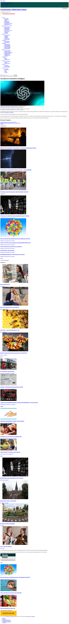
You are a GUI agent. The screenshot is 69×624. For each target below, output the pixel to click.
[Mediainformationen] (8, 560)
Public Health (6, 69)
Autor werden (4, 5)
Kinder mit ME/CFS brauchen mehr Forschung (10, 452)
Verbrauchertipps (7, 48)
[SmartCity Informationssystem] (65, 8)
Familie (5, 71)
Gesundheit (6, 68)
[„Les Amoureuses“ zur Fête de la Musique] (15, 544)
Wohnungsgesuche (7, 51)
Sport (5, 70)
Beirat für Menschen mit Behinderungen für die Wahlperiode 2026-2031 (15, 238)
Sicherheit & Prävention (8, 23)
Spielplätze (6, 37)
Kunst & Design (7, 66)
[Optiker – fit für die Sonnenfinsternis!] (15, 282)
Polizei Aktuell (6, 31)
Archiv (1, 260)
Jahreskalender (6, 22)
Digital (20, 107)
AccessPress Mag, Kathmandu (30, 616)
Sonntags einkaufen (7, 46)
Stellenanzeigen (6, 54)
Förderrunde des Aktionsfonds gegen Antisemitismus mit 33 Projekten (14, 215)
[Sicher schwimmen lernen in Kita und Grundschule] (8, 590)
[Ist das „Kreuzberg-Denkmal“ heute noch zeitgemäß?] (15, 498)
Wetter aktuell (6, 19)
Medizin (5, 58)
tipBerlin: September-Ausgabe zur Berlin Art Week (8, 122)
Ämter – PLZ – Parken (8, 30)
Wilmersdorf (2, 404)
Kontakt (3, 618)
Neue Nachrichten (7, 61)
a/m (1, 610)
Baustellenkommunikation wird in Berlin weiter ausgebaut (12, 254)
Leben (3, 67)
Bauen (3, 34)
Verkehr (5, 20)
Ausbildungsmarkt (7, 55)
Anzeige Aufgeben (7, 50)
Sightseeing (6, 32)
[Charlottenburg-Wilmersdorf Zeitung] (2, 16)
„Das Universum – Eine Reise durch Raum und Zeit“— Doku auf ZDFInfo (15, 169)
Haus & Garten (6, 39)
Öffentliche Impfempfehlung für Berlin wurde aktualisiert (12, 421)
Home (1, 76)
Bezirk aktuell (6, 27)
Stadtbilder (6, 33)
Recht (3, 60)
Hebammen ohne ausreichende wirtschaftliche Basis (11, 436)
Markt (3, 49)
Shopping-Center (7, 44)
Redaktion (2, 107)
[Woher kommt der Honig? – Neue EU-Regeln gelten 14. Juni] (15, 328)
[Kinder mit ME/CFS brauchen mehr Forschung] (8, 450)
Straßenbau (6, 36)
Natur (5, 57)
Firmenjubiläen (6, 42)
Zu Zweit (5, 72)
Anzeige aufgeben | (5, 4)
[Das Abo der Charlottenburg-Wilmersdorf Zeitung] (8, 615)
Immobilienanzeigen (7, 53)
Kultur (3, 64)
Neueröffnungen (7, 41)
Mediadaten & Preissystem (6, 621)
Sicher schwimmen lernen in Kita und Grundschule (11, 246)
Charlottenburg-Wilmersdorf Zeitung (13, 9)
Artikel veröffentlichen (6, 3)
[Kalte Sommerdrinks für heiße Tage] (8, 606)
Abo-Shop (4, 622)
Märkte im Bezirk (7, 47)
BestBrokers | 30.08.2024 (9, 112)
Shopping (4, 43)
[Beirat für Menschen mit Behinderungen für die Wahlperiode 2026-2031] (13, 236)
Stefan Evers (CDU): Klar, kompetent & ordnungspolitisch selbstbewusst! (15, 242)
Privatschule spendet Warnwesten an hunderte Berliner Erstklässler (14, 191)
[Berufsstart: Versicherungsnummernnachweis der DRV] (8, 385)
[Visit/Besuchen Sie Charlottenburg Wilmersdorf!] (7, 14)
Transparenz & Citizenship (6, 620)
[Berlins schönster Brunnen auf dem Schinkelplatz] (15, 521)
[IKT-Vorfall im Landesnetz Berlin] (8, 369)
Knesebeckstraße (7, 45)
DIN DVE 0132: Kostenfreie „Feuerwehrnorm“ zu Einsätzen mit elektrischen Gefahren (18, 147)
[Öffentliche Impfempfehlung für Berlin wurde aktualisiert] (8, 419)
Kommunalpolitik (7, 28)
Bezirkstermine (6, 21)
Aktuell (3, 17)
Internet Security (7, 24)
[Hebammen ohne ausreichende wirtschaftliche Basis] (8, 434)
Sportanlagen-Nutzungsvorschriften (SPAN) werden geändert (10, 123)
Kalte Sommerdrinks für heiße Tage (7, 608)
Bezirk (3, 25)
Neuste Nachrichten (7, 26)
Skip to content (2, 0)
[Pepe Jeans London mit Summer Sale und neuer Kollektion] (15, 305)
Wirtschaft (4, 40)
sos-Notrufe (6, 18)
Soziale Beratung (7, 63)
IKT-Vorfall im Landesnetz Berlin (7, 250)
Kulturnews (6, 65)
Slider (22, 107)
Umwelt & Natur (7, 38)
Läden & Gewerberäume (8, 52)
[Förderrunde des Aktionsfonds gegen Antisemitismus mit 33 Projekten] (13, 213)
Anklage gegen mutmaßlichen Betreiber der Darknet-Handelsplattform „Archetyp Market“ (19, 402)
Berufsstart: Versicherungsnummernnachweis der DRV (11, 387)
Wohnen (5, 62)
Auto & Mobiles (7, 59)
